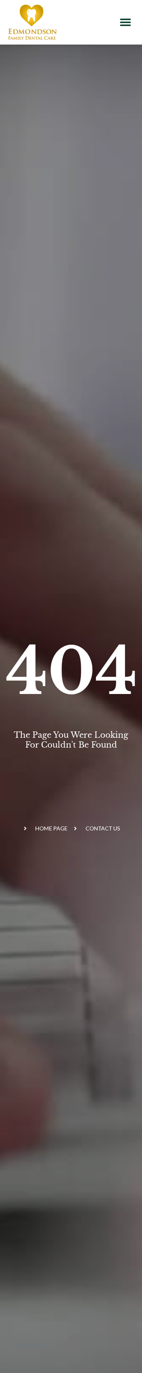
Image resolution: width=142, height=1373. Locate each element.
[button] (125, 22)
